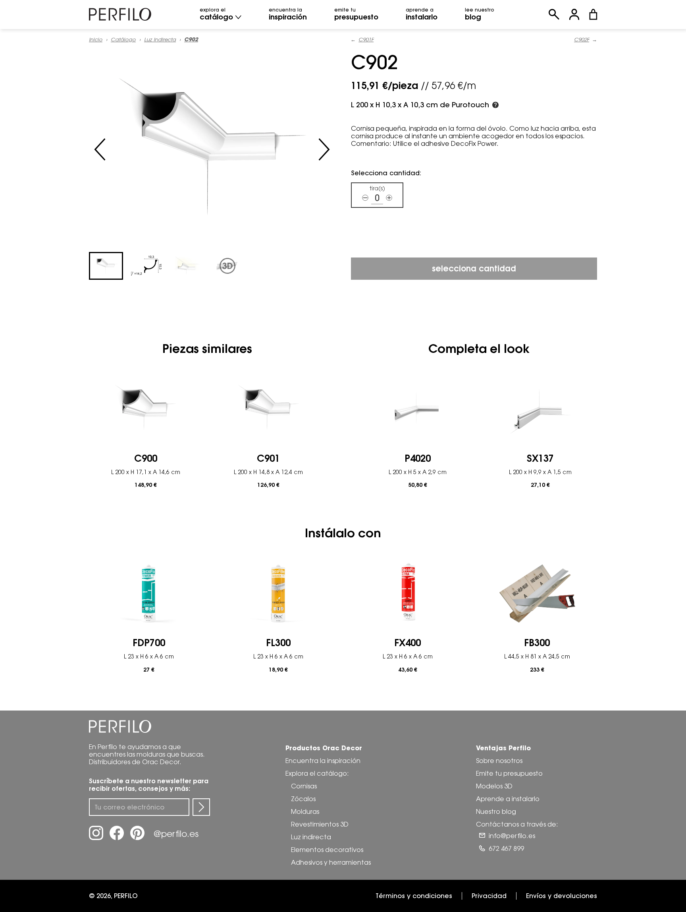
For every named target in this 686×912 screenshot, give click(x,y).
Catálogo (123, 39)
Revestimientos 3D (320, 824)
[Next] (324, 149)
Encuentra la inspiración (322, 761)
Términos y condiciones (414, 896)
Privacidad (489, 896)
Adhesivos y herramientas (331, 862)
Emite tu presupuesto (509, 773)
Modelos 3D (494, 786)
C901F (366, 40)
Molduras (305, 811)
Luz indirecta (160, 39)
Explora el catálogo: (317, 773)
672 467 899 (506, 848)
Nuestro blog (496, 811)
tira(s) (377, 188)
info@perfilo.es (512, 836)
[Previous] (100, 149)
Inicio (95, 39)
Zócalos (303, 799)
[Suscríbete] (201, 807)
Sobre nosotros (499, 761)
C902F (581, 40)
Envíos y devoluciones (561, 896)
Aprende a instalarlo (508, 799)
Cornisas (304, 786)
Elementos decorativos (327, 850)
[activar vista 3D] (212, 149)
